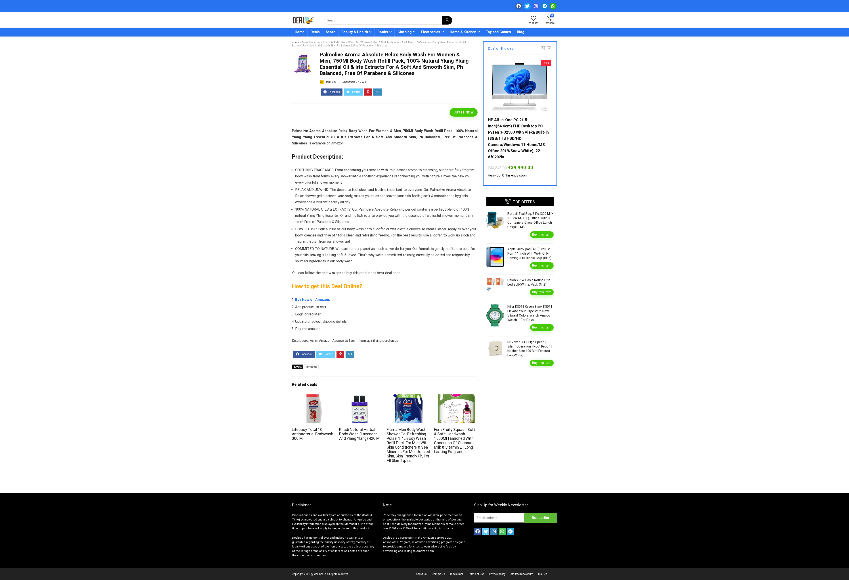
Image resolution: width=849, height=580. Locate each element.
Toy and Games (498, 32)
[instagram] (536, 6)
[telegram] (544, 6)
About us (421, 574)
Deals (315, 32)
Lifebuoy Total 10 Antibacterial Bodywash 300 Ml (312, 434)
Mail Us (542, 574)
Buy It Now (463, 112)
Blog (520, 32)
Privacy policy (497, 574)
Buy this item (541, 234)
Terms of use (476, 574)
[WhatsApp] (553, 6)
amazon (311, 366)
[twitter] (527, 6)
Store (330, 32)
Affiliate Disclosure (522, 574)
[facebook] (518, 6)
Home (299, 32)
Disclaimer (456, 574)
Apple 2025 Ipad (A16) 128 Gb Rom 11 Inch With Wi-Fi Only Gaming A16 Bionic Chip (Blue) (529, 253)
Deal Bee (330, 81)
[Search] (447, 20)
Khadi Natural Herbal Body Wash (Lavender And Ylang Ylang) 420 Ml (360, 434)
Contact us (438, 574)
